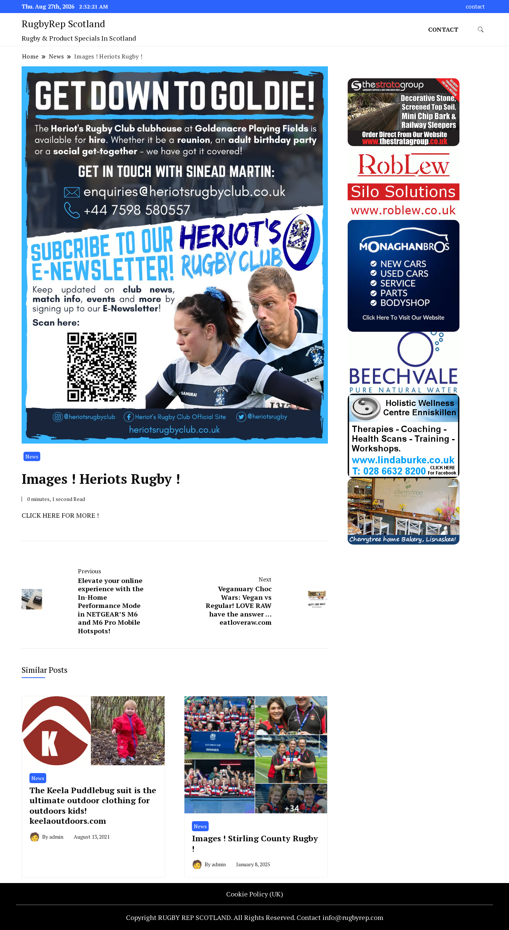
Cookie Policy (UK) (254, 893)
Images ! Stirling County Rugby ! (255, 843)
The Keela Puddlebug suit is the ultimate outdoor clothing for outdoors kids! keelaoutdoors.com (92, 805)
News (31, 456)
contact (475, 6)
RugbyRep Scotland (63, 23)
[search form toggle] (480, 30)
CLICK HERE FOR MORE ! (60, 515)
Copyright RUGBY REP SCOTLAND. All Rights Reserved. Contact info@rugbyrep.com (254, 917)
